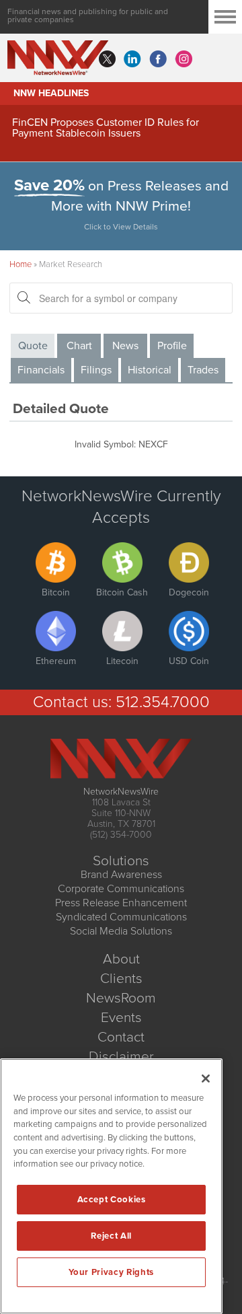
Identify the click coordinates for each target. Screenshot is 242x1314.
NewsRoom (121, 998)
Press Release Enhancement (121, 903)
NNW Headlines (51, 93)
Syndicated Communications (121, 917)
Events (121, 1017)
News (125, 346)
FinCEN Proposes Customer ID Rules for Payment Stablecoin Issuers (105, 128)
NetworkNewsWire (121, 791)
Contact (121, 1037)
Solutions (121, 860)
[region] (111, 1186)
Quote (33, 346)
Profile (172, 346)
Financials (41, 370)
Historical (149, 370)
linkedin (132, 59)
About (121, 959)
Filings (96, 370)
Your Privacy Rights (111, 1272)
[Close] (205, 1078)
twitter (107, 59)
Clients (121, 978)
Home (20, 264)
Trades (203, 370)
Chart (79, 346)
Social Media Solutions (121, 931)
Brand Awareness (121, 874)
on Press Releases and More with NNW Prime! (121, 204)
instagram (183, 59)
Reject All (111, 1236)
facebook (158, 59)
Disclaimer (121, 1056)
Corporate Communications (121, 889)
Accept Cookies (111, 1199)
